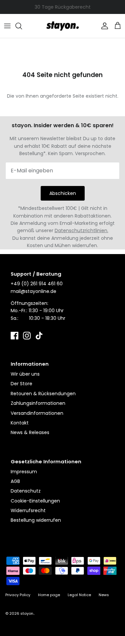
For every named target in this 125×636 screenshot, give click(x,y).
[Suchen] (22, 26)
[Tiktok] (39, 335)
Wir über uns (25, 374)
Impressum (24, 471)
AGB (15, 481)
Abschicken (62, 193)
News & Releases (30, 432)
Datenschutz (26, 491)
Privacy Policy (17, 594)
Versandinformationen (37, 413)
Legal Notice (79, 594)
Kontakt (20, 422)
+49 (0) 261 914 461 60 (37, 283)
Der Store (21, 383)
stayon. (27, 613)
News (104, 594)
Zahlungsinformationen (38, 403)
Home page (49, 594)
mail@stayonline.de (33, 291)
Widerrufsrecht (28, 510)
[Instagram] (27, 335)
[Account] (103, 26)
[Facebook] (14, 335)
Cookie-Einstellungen (35, 501)
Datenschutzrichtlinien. (81, 230)
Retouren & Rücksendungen (43, 393)
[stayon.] (62, 26)
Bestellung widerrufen (36, 520)
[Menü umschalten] (7, 26)
